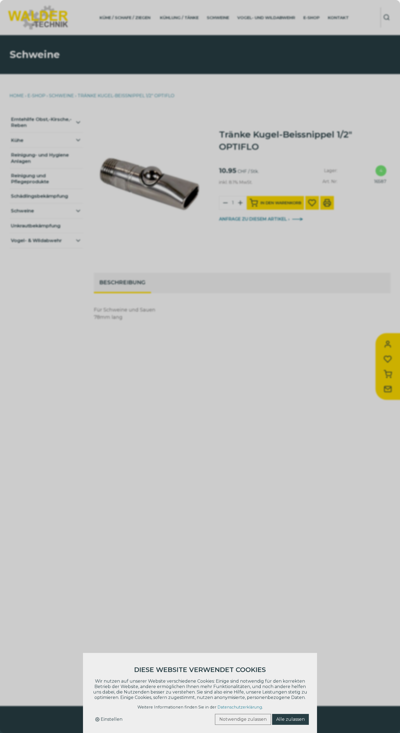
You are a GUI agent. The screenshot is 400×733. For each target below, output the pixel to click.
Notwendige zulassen (243, 719)
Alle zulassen (290, 719)
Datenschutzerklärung (239, 707)
